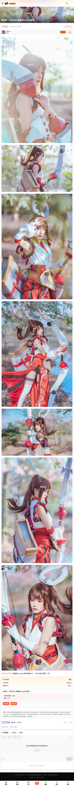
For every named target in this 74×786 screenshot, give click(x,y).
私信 (70, 32)
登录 (8, 698)
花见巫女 (10, 673)
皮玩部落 (30, 775)
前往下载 (69, 26)
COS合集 (5, 26)
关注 (63, 32)
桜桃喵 (4, 673)
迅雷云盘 (13, 703)
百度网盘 (6, 703)
